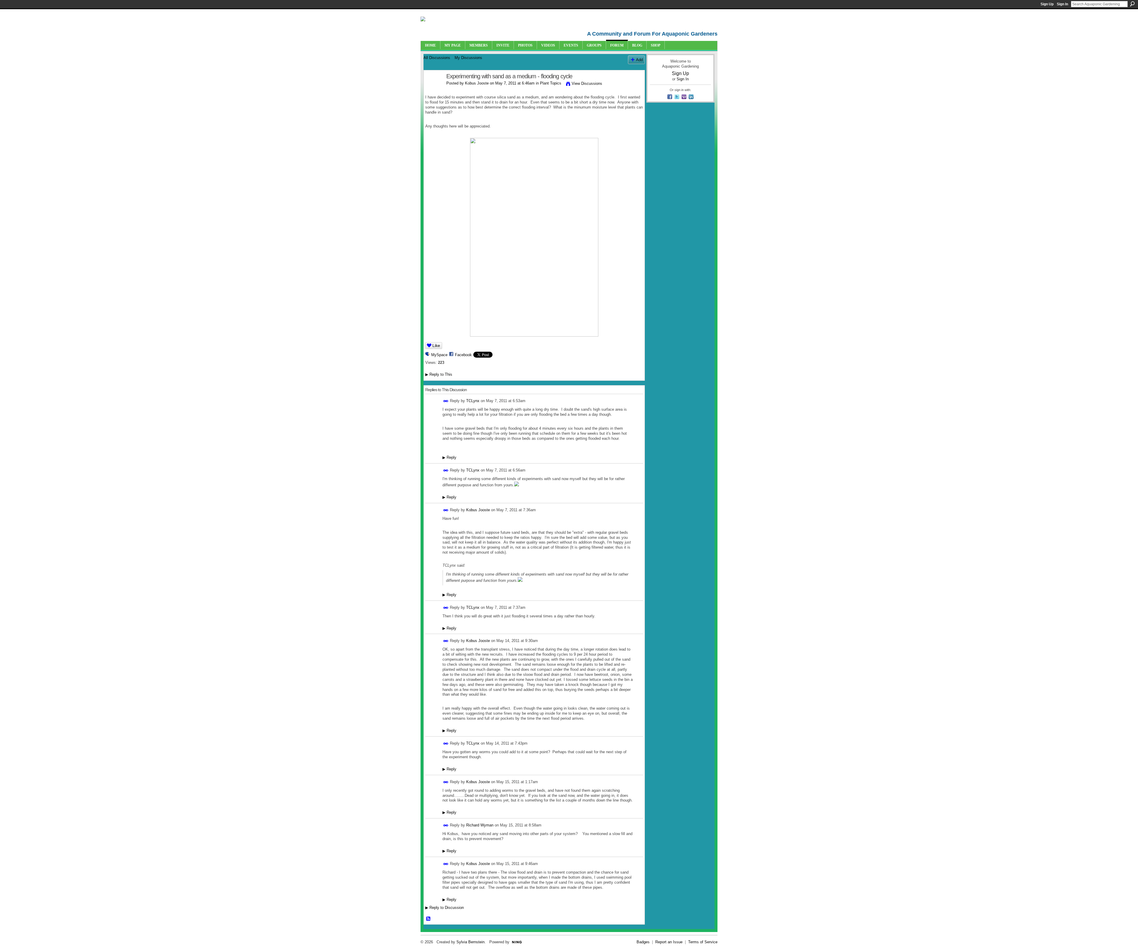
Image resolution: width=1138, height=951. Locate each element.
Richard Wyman (479, 825)
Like (436, 345)
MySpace (439, 355)
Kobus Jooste (477, 83)
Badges (643, 942)
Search (1132, 4)
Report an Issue (669, 942)
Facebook (463, 355)
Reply (449, 457)
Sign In (1062, 4)
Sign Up (1047, 4)
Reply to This (438, 374)
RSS (428, 919)
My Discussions (468, 57)
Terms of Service (702, 942)
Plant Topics (550, 83)
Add (639, 60)
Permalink (446, 401)
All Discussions (436, 57)
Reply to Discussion (444, 907)
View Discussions (587, 83)
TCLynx (473, 401)
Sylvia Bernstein (470, 942)
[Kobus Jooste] (433, 89)
